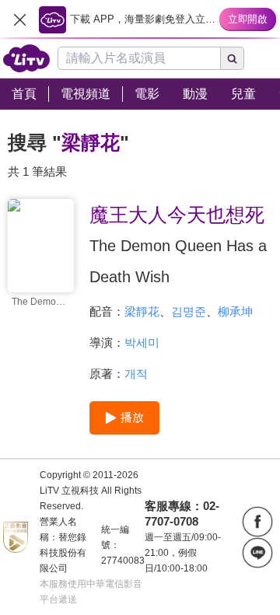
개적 (136, 373)
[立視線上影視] (26, 58)
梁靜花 (141, 311)
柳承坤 (235, 311)
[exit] (19, 19)
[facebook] (257, 521)
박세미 (141, 342)
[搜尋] (232, 58)
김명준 (188, 311)
